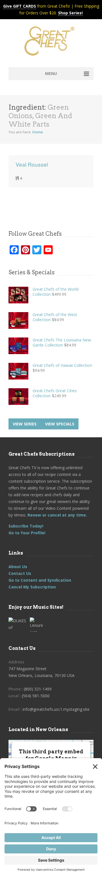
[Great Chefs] (51, 43)
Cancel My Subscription (32, 587)
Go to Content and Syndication (39, 580)
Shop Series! (70, 13)
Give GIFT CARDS (19, 6)
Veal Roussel (32, 164)
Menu (51, 73)
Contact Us (19, 573)
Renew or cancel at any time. (56, 515)
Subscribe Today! (25, 526)
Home (37, 131)
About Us (17, 566)
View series (25, 424)
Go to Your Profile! (26, 532)
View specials (59, 424)
